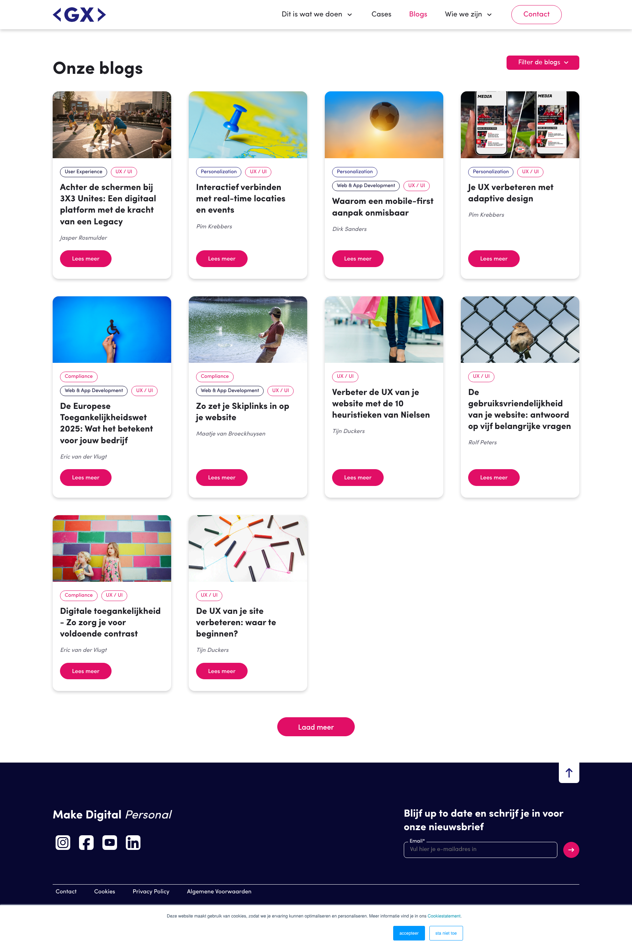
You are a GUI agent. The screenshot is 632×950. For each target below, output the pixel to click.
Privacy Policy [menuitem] (151, 892)
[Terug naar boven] (569, 773)
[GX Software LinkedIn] (133, 842)
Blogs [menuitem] (418, 14)
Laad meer (316, 727)
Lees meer (85, 258)
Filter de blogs (539, 62)
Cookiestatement (444, 916)
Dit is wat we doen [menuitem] (312, 14)
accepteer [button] (408, 933)
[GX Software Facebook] (86, 842)
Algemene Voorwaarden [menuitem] (219, 892)
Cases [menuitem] (382, 14)
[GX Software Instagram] (63, 842)
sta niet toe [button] (446, 933)
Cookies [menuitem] (104, 892)
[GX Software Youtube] (109, 842)
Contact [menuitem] (536, 14)
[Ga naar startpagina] (79, 14)
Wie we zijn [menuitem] (463, 14)
